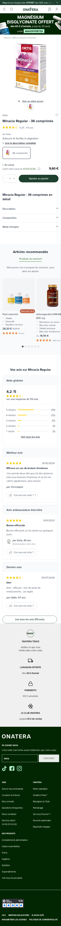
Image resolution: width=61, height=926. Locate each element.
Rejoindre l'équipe (41, 826)
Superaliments (9, 871)
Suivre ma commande (12, 788)
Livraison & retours (11, 795)
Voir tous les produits (12, 877)
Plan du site (38, 915)
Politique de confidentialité (43, 919)
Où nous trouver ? (41, 814)
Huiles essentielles (11, 846)
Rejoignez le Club (41, 801)
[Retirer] (5, 178)
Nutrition (6, 865)
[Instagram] (20, 768)
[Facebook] (12, 768)
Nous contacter (9, 814)
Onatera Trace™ (40, 795)
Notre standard (40, 788)
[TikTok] (4, 768)
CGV (4, 915)
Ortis (5, 115)
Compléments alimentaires (15, 839)
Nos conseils (8, 801)
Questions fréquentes (12, 807)
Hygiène (6, 858)
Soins (4, 852)
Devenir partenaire (42, 820)
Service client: (9, 822)
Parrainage (38, 807)
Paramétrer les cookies (14, 919)
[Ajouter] (15, 178)
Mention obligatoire (18, 915)
